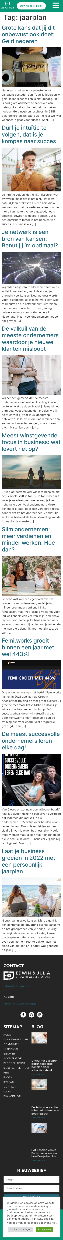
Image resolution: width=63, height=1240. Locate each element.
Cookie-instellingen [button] (20, 1229)
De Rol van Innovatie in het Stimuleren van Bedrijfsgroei (45, 1110)
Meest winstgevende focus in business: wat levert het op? (31, 442)
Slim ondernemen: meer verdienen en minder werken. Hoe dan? (28, 539)
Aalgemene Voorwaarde (19, 1003)
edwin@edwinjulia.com (18, 986)
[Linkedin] (40, 1015)
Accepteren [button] (44, 1229)
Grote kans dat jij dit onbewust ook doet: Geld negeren (28, 34)
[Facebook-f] (23, 1015)
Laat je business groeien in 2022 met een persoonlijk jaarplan (28, 861)
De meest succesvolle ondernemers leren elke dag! (31, 740)
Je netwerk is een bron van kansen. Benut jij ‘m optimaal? (30, 238)
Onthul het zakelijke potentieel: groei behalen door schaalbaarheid (44, 1065)
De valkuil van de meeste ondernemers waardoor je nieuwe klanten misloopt (30, 338)
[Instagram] (31, 1015)
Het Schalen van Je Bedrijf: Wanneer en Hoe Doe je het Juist (44, 1153)
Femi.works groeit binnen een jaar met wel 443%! (28, 647)
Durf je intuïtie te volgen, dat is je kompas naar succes (29, 134)
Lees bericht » (38, 1074)
